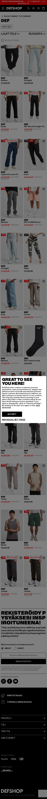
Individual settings (13, 419)
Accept (12, 414)
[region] (23, 399)
